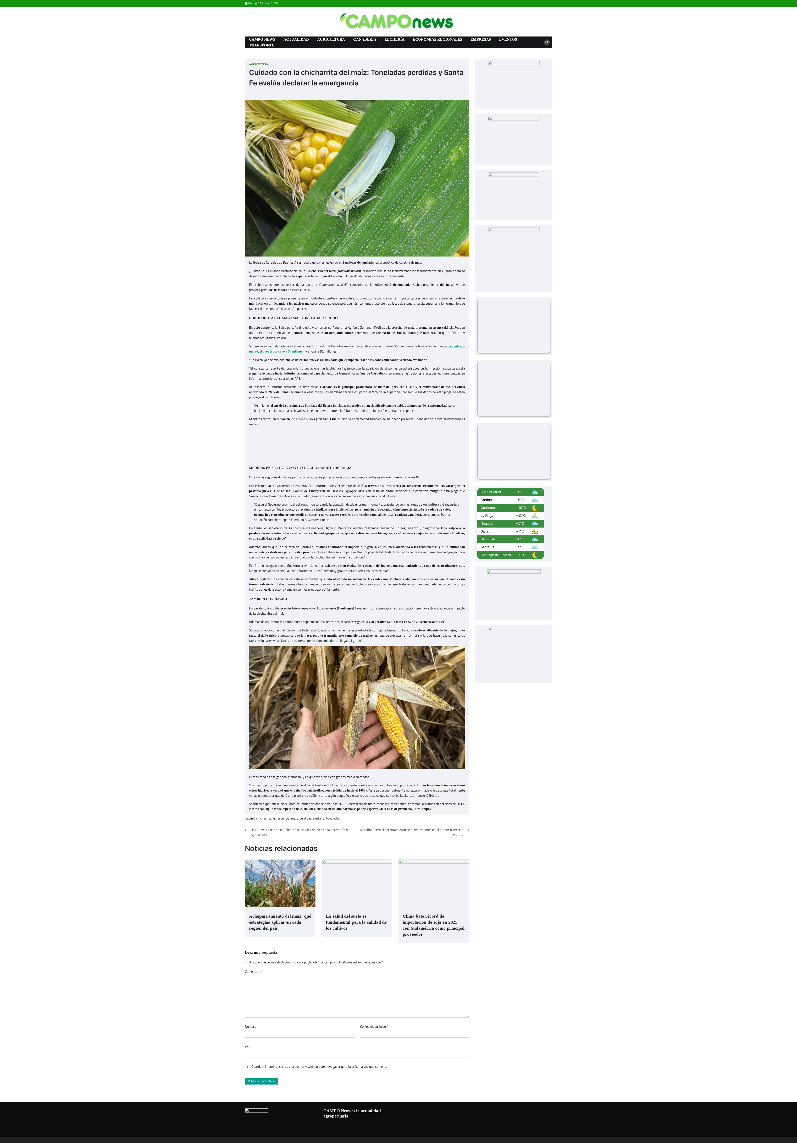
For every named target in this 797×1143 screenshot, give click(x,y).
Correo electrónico (374, 1026)
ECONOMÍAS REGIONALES (437, 39)
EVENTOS (508, 39)
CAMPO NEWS (262, 39)
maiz (294, 818)
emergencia (281, 818)
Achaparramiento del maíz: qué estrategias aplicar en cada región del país (280, 922)
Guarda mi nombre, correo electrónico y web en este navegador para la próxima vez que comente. (319, 1066)
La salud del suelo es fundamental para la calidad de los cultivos (356, 922)
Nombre (251, 1026)
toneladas (333, 818)
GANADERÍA (364, 39)
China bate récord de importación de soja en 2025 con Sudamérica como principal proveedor (434, 925)
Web (248, 1046)
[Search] (547, 42)
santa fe (318, 818)
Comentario (254, 971)
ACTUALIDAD (296, 39)
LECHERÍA (395, 39)
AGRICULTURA (331, 39)
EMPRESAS (481, 39)
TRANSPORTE (261, 45)
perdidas (305, 818)
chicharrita (263, 818)
